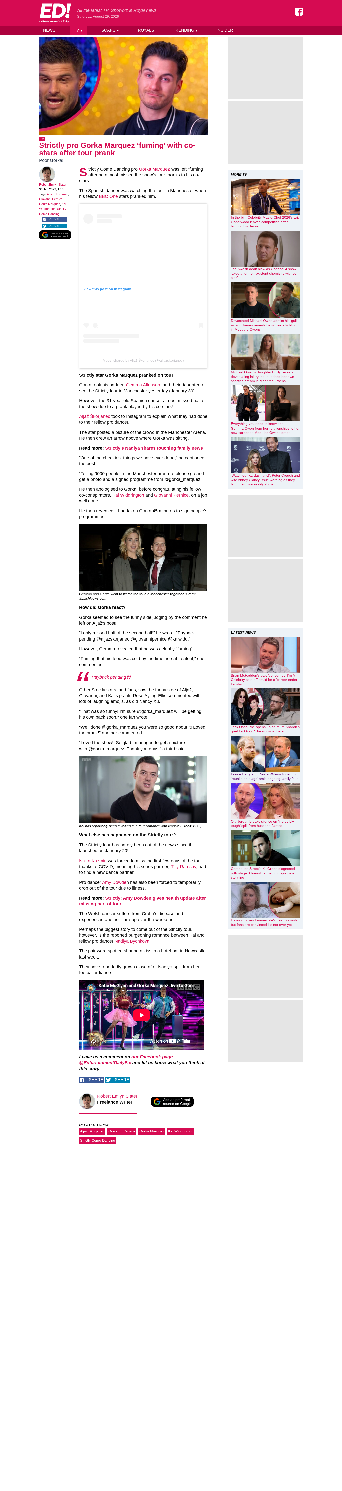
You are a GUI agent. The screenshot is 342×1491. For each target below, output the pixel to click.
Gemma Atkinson (143, 384)
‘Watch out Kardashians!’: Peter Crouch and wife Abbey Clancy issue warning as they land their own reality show (265, 479)
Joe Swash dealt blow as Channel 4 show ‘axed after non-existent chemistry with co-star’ (264, 273)
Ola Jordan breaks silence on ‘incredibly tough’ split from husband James (262, 823)
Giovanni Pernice (51, 199)
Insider (225, 30)
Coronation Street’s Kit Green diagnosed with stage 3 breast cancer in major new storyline (263, 873)
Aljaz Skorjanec (57, 194)
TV (78, 30)
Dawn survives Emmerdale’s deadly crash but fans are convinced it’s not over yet (264, 922)
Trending (185, 30)
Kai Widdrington (128, 495)
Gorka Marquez (49, 204)
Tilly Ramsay (183, 866)
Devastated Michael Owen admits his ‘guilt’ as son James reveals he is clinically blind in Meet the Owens (264, 324)
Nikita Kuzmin (93, 860)
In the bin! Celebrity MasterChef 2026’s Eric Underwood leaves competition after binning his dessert (265, 221)
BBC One (108, 196)
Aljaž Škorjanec (94, 416)
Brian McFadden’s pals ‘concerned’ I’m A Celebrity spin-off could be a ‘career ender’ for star (264, 679)
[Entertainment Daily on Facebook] (299, 12)
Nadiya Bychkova (132, 941)
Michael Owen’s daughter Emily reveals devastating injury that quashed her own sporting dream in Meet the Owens (262, 376)
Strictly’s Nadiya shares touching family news (154, 448)
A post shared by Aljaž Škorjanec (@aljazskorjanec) (143, 360)
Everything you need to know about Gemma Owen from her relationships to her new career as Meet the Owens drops (265, 428)
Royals (146, 30)
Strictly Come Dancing (97, 1140)
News (49, 30)
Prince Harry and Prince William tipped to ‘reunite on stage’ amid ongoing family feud (265, 776)
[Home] (55, 13)
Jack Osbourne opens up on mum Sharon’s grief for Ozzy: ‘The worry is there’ (265, 729)
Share (54, 219)
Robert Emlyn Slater (52, 184)
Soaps (110, 30)
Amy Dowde (114, 882)
